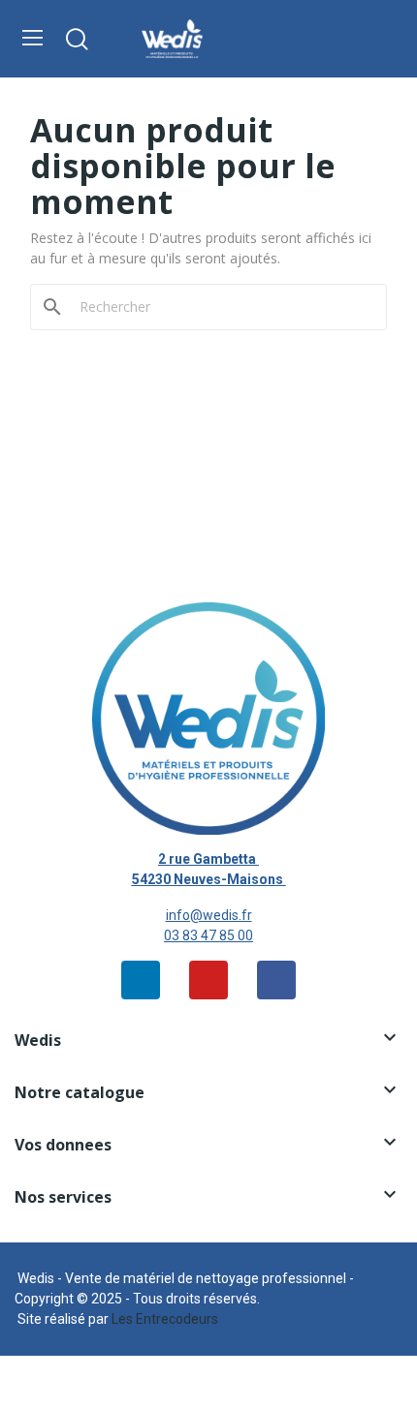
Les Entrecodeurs (165, 1319)
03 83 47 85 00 (208, 935)
